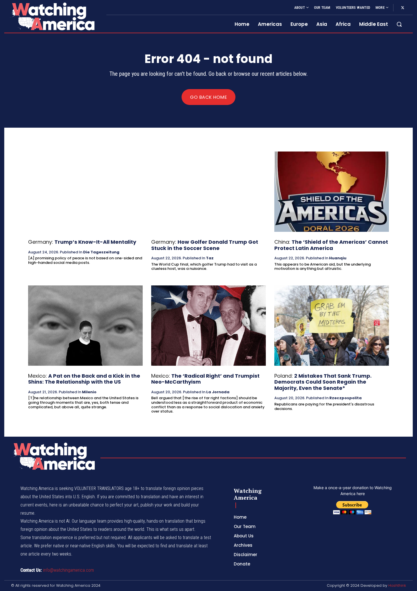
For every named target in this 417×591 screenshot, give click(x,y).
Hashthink (397, 585)
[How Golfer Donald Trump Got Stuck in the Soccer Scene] (208, 192)
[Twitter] (402, 8)
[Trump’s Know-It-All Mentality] (85, 192)
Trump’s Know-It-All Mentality (95, 241)
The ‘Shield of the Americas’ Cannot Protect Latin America (331, 245)
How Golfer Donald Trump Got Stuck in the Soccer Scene (204, 245)
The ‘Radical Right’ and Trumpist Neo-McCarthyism (205, 379)
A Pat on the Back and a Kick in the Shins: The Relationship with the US (84, 379)
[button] (399, 24)
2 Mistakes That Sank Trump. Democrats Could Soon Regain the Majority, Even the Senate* (323, 382)
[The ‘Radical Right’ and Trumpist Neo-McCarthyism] (208, 325)
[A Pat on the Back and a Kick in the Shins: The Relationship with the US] (85, 325)
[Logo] (52, 16)
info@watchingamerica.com (68, 570)
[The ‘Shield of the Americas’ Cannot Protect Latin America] (331, 192)
